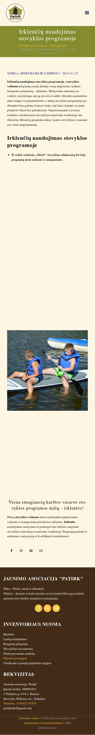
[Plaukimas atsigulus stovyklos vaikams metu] (47, 288)
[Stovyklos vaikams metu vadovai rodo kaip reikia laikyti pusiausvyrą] (47, 452)
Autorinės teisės (29, 718)
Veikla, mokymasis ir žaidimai (33, 73)
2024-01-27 (70, 73)
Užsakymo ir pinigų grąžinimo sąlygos (27, 663)
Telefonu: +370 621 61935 (20, 703)
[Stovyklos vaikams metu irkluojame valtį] (47, 370)
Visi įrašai (58, 45)
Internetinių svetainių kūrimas (43, 723)
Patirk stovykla (33, 45)
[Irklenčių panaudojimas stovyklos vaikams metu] (47, 207)
